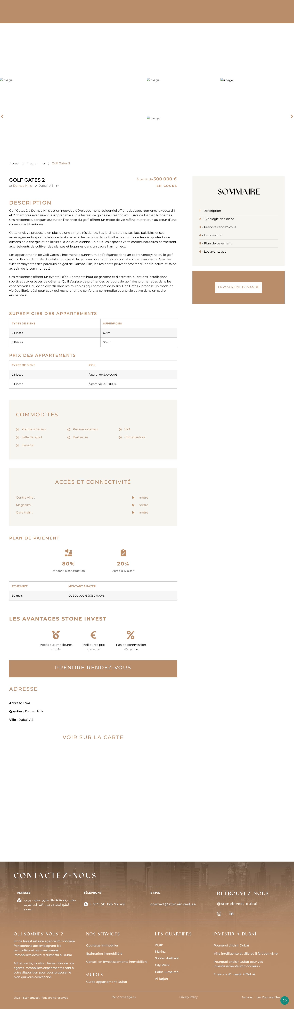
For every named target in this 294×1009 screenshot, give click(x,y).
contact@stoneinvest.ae (173, 904)
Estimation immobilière (104, 953)
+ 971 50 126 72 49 (107, 904)
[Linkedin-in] (231, 913)
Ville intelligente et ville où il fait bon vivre (246, 953)
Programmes (36, 163)
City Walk (162, 965)
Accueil (15, 163)
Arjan (159, 945)
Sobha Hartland (167, 958)
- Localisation (211, 235)
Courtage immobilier (102, 945)
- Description (210, 211)
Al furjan (161, 979)
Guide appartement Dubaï (106, 982)
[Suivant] (290, 116)
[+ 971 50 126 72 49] (86, 904)
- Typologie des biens (216, 219)
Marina (160, 951)
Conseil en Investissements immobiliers (116, 962)
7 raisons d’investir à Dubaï (234, 974)
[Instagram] (219, 913)
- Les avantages (212, 251)
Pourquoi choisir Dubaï (231, 945)
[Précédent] (3, 116)
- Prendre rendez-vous (217, 227)
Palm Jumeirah (166, 972)
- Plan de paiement (215, 243)
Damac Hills (22, 186)
